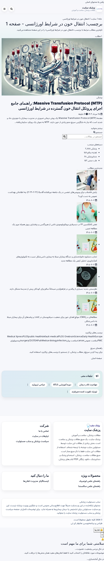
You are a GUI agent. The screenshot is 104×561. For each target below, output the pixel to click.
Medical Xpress (15, 336)
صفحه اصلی (96, 358)
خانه (100, 18)
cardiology (51, 340)
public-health (35, 336)
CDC (31, 340)
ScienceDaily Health (84, 336)
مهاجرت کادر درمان (88, 384)
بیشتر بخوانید (96, 128)
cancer (80, 340)
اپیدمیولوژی (15, 340)
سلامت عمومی (91, 340)
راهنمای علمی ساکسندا (89, 486)
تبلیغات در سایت (40, 436)
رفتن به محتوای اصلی (94, 1)
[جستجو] (11, 9)
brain (71, 336)
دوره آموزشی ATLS (62, 384)
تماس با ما (44, 430)
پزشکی (99, 97)
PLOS (25, 336)
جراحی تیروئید (38, 384)
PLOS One (63, 336)
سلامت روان (71, 340)
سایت (93, 18)
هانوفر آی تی (76, 523)
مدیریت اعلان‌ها (31, 481)
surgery (25, 340)
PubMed (41, 340)
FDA (35, 340)
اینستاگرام (44, 481)
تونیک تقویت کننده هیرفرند (84, 391)
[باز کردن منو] (4, 9)
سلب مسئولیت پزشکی (89, 501)
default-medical (50, 336)
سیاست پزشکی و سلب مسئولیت (32, 441)
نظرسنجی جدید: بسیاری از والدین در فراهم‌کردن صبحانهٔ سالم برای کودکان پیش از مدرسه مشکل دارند (53, 288)
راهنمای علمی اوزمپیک (89, 481)
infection (61, 340)
